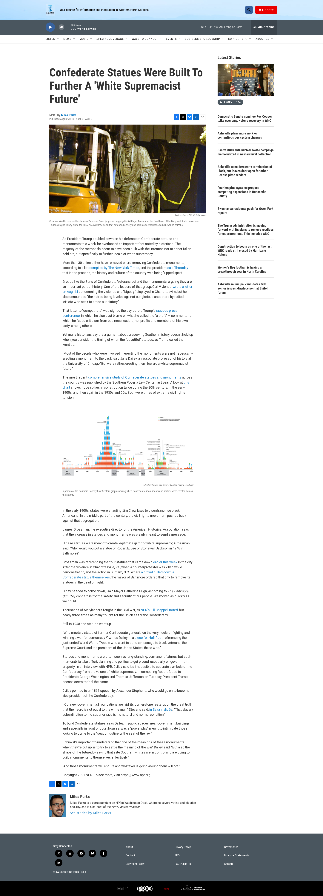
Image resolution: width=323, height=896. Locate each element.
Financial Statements (236, 855)
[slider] (67, 27)
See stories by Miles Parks (90, 813)
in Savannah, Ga (160, 709)
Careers (228, 864)
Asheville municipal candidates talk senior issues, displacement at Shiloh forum (243, 288)
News (67, 38)
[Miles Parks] (57, 805)
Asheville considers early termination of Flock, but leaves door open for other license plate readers (245, 171)
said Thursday (177, 268)
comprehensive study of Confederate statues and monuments (134, 377)
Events (171, 38)
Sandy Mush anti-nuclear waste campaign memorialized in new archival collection (246, 152)
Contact (130, 855)
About (129, 847)
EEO (177, 855)
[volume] (61, 27)
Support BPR (237, 38)
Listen (50, 38)
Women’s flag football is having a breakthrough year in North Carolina (242, 269)
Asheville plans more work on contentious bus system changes (240, 135)
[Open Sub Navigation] (58, 38)
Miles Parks (68, 115)
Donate (268, 10)
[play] (50, 27)
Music (83, 38)
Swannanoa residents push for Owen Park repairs (245, 211)
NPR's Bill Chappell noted (159, 610)
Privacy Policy (183, 847)
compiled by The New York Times (114, 268)
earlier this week (165, 562)
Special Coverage (110, 38)
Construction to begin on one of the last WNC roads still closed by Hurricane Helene (245, 250)
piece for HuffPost (148, 638)
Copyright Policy (135, 864)
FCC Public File (183, 864)
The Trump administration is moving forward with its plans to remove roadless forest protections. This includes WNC (245, 229)
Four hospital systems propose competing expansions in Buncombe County (242, 192)
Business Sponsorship (202, 38)
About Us (262, 38)
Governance (231, 847)
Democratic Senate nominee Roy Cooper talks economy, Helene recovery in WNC (245, 118)
